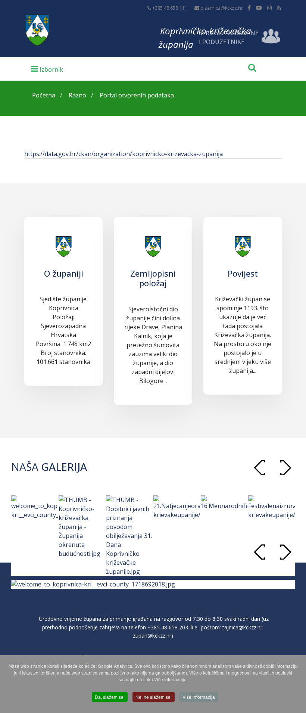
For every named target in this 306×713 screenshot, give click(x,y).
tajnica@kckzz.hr (242, 627)
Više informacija (198, 697)
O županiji (63, 273)
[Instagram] (269, 7)
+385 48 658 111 (169, 8)
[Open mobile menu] (47, 68)
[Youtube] (259, 7)
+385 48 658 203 (167, 627)
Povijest (243, 273)
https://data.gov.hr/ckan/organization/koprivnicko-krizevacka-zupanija (123, 154)
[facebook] (249, 7)
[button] (285, 467)
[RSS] (279, 7)
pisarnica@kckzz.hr (221, 8)
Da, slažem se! (110, 697)
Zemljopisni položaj (153, 278)
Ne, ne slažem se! (153, 697)
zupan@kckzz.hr (152, 635)
